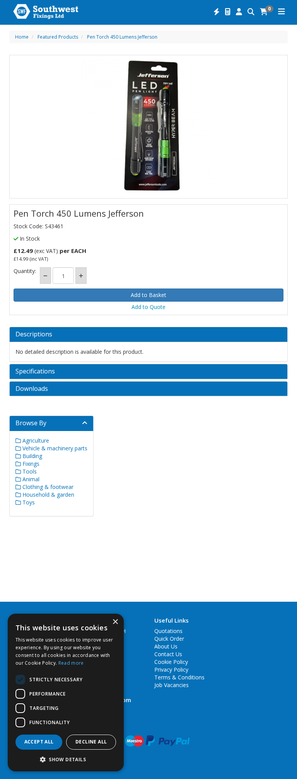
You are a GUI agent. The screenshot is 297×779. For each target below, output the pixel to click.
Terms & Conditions (179, 677)
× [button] (115, 622)
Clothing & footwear (47, 486)
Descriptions (33, 334)
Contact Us (168, 654)
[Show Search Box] (251, 12)
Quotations (168, 631)
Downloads (31, 388)
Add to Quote (148, 307)
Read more (71, 663)
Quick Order (169, 638)
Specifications (35, 371)
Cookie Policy (171, 661)
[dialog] (66, 692)
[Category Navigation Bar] (281, 12)
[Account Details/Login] (239, 12)
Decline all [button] (91, 741)
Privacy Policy (171, 669)
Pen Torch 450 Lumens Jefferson (122, 37)
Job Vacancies (171, 685)
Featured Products (58, 37)
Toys (28, 502)
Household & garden (47, 494)
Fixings (30, 463)
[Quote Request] (227, 12)
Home (22, 37)
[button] (65, 759)
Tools (29, 471)
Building (31, 456)
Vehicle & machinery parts (54, 448)
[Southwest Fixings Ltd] (46, 10)
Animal (30, 479)
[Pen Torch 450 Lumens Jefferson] (148, 126)
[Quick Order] (216, 12)
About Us (166, 646)
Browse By (30, 423)
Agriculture (35, 440)
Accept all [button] (39, 741)
